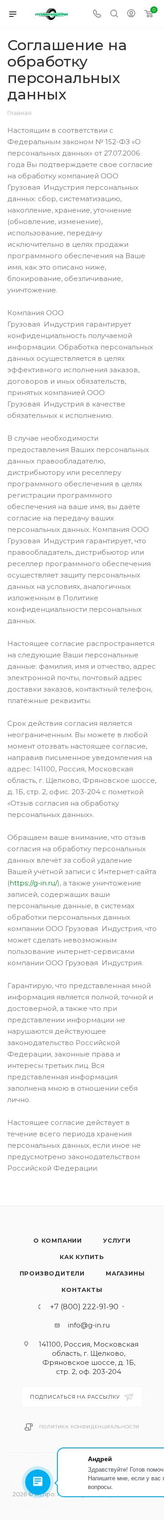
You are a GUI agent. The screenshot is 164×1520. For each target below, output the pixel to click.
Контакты (82, 1289)
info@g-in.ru (89, 1325)
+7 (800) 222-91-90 (84, 1307)
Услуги (117, 1240)
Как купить (82, 1256)
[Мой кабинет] (131, 14)
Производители (52, 1273)
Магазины (125, 1273)
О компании (57, 1240)
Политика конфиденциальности (89, 1427)
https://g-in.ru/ (33, 883)
